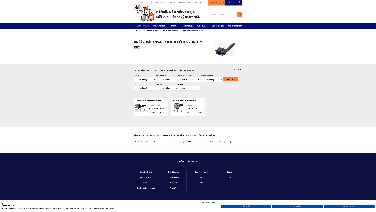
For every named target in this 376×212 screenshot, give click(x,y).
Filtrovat (230, 79)
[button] (216, 2)
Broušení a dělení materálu (146, 188)
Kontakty (201, 183)
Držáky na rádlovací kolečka (170, 31)
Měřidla (173, 26)
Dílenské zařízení (217, 26)
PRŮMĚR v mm (138, 76)
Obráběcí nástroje (141, 26)
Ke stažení (198, 3)
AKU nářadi (174, 188)
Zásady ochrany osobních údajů (210, 202)
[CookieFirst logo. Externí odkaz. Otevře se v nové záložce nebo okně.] (2, 204)
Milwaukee (229, 172)
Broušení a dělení (186, 26)
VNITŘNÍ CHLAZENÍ (207, 76)
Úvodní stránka (145, 3)
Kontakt (172, 3)
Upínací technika (159, 26)
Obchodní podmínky (160, 3)
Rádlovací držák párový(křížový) (183, 142)
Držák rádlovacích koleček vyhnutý (146, 142)
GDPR (202, 177)
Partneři (229, 177)
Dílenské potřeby (235, 26)
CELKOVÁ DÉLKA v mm (163, 76)
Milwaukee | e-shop (185, 3)
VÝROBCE (181, 85)
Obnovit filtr (236, 70)
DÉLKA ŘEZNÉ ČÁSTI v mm (187, 76)
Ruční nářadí (202, 26)
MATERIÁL (159, 85)
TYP (135, 85)
